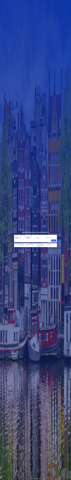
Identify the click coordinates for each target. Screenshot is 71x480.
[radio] (17, 236)
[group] (20, 238)
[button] (64, 1)
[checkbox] (30, 236)
